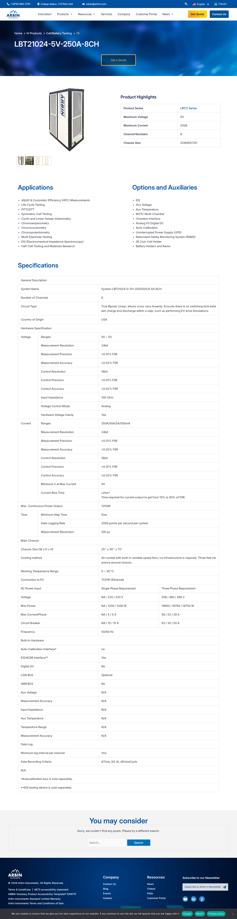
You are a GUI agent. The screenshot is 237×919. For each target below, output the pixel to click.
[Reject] (232, 914)
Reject (200, 913)
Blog (105, 889)
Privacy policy (216, 913)
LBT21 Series (188, 108)
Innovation (45, 14)
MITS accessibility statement (51, 889)
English (200, 4)
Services (106, 14)
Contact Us (109, 884)
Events (107, 893)
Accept (187, 913)
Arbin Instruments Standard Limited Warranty (34, 898)
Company (124, 14)
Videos (151, 889)
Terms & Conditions (19, 889)
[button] (186, 4)
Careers (107, 898)
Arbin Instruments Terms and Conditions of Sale (36, 903)
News (150, 884)
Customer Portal (146, 14)
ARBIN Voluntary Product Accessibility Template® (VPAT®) (42, 894)
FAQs (150, 893)
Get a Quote (118, 60)
